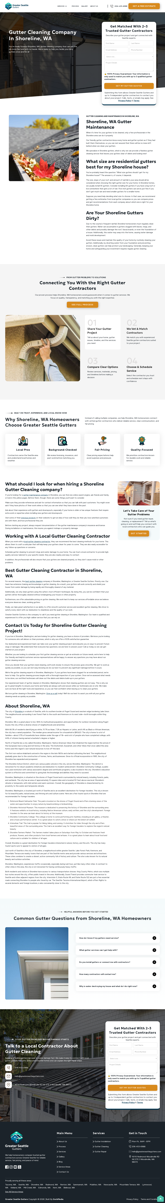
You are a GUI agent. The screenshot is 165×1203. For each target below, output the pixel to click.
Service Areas (64, 1167)
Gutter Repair (100, 1151)
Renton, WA (65, 1184)
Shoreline (19, 711)
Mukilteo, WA (95, 1184)
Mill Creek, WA (30, 1187)
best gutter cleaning (33, 581)
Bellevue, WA (69, 1187)
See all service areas (14, 1192)
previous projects (28, 518)
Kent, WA (57, 1187)
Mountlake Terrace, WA (130, 1184)
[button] (62, 6)
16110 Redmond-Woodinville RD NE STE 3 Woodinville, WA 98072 (145, 1159)
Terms (136, 100)
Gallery (84, 6)
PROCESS (75, 6)
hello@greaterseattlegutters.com (29, 1076)
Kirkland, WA (16, 1187)
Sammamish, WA (80, 1184)
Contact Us (64, 1172)
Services (62, 1151)
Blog (60, 1162)
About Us (94, 6)
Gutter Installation (103, 1141)
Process (62, 1146)
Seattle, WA (23, 1184)
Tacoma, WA (10, 1184)
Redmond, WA (52, 1184)
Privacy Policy (124, 100)
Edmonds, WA (44, 1187)
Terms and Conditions (150, 1199)
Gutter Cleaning (102, 1146)
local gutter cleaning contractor (37, 541)
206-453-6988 (21, 1067)
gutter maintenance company (35, 495)
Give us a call (51, 693)
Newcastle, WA (110, 1184)
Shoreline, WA (37, 1184)
